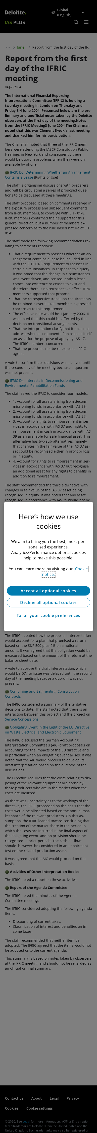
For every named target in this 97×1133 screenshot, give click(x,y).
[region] (48, 566)
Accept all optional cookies (48, 591)
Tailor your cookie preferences (48, 615)
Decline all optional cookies (48, 602)
